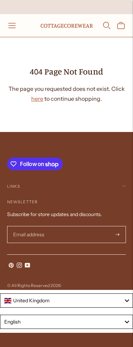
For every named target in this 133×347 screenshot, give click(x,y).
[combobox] (66, 300)
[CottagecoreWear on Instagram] (19, 266)
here (37, 98)
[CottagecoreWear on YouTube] (27, 266)
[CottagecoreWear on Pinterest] (11, 266)
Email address (27, 226)
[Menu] (12, 25)
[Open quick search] (107, 25)
